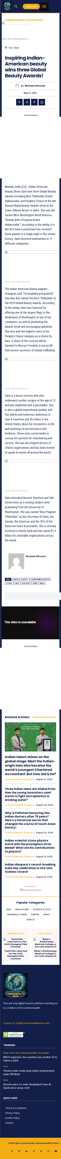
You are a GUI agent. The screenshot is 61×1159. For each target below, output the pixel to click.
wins (42, 583)
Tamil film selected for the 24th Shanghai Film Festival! (15, 955)
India (17, 583)
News (35, 583)
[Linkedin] (26, 1151)
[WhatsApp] (42, 102)
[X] (27, 102)
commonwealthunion (40, 579)
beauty (25, 579)
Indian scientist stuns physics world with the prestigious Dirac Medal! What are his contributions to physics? (30, 846)
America (16, 579)
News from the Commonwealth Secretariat (26, 1053)
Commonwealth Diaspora (24, 20)
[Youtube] (56, 1151)
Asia (5, 1066)
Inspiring (26, 583)
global (9, 583)
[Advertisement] (30, 147)
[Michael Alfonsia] (18, 86)
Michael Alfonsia (35, 85)
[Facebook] (19, 102)
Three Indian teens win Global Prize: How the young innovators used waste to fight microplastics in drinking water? (30, 794)
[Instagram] (19, 1151)
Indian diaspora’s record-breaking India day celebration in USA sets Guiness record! (30, 868)
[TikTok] (34, 1151)
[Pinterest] (34, 102)
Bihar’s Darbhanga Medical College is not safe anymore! (45, 953)
